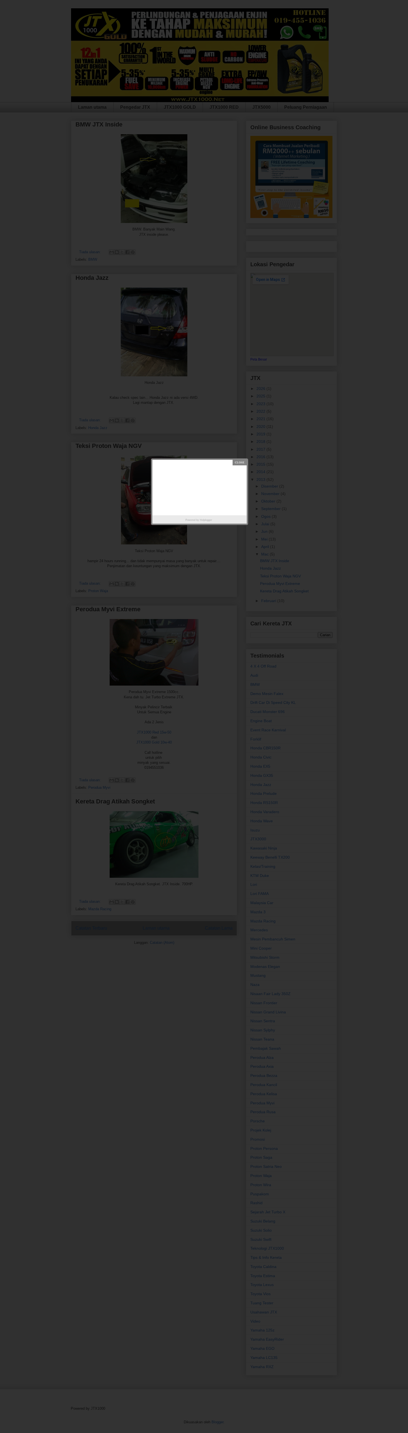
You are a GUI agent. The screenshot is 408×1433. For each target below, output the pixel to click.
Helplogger (206, 520)
